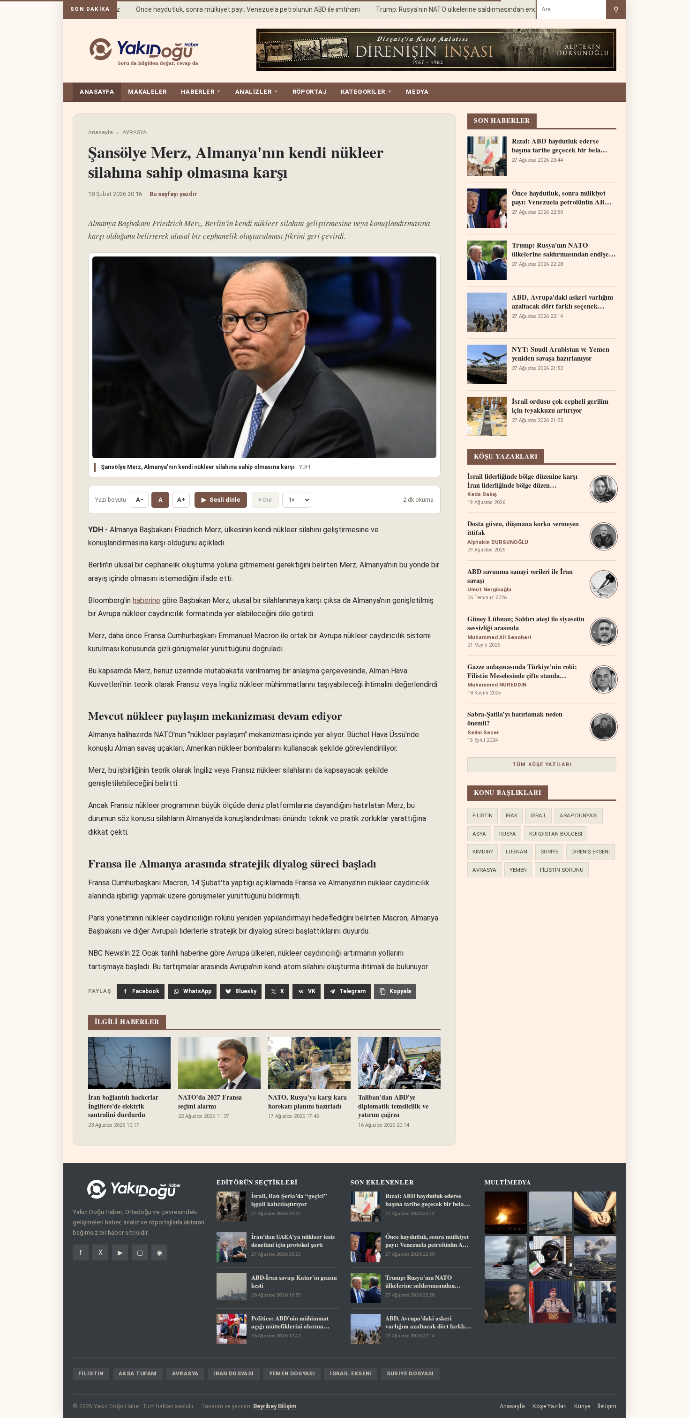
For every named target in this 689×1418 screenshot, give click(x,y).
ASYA (479, 833)
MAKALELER (147, 91)
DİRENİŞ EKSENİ (590, 851)
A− (139, 499)
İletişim (607, 1406)
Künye (582, 1406)
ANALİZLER (256, 91)
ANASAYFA (97, 91)
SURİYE (549, 851)
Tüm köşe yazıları (541, 765)
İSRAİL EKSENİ (351, 1373)
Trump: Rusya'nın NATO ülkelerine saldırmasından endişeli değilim (460, 9)
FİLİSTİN (482, 815)
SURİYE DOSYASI (410, 1373)
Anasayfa (100, 132)
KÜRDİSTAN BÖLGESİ (555, 833)
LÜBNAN (516, 851)
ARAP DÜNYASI (579, 815)
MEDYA (417, 91)
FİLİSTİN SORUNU (562, 870)
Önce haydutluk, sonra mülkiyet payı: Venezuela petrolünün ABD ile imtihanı (234, 9)
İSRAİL (539, 815)
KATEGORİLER (366, 91)
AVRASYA (134, 132)
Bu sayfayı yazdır (173, 193)
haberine (146, 600)
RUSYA (507, 833)
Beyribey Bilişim (274, 1406)
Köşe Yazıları (549, 1406)
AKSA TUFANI (138, 1373)
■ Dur (265, 499)
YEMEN (518, 870)
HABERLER (201, 91)
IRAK (511, 815)
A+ (181, 499)
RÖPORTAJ (309, 91)
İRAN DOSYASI (233, 1373)
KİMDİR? (482, 851)
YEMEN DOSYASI (292, 1373)
